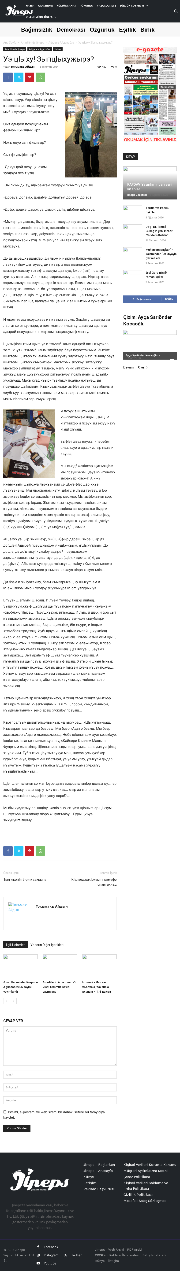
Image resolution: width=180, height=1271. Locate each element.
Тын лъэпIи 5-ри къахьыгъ (24, 879)
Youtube (50, 1263)
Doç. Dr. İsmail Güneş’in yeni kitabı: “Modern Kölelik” (159, 231)
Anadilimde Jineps (32, 42)
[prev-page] (6, 1001)
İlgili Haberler (15, 945)
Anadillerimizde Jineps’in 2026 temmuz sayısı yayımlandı (60, 986)
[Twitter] (18, 77)
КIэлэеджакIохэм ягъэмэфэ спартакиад (94, 882)
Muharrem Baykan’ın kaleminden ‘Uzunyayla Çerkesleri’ (161, 254)
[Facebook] (8, 77)
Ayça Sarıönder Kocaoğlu (142, 355)
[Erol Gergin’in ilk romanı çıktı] (132, 277)
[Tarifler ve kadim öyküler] (132, 213)
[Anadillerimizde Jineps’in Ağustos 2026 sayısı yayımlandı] (20, 966)
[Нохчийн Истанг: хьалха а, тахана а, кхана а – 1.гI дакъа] (99, 966)
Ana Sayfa (9, 42)
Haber (57, 49)
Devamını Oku (133, 367)
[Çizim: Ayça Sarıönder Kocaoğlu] (150, 345)
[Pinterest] (29, 77)
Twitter (76, 1255)
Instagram (51, 1255)
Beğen (169, 299)
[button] (176, 11)
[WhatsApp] (40, 77)
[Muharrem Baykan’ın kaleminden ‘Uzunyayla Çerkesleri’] (132, 254)
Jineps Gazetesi (137, 194)
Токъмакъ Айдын (22, 66)
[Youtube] (38, 1263)
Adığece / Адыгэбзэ (61, 42)
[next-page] (14, 1001)
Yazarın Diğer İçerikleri (47, 945)
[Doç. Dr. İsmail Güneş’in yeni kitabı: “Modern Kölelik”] (132, 231)
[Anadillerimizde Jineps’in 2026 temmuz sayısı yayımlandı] (60, 966)
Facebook (51, 1247)
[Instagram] (38, 1255)
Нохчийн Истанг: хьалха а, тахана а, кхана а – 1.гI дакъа (96, 986)
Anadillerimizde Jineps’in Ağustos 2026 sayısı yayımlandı (20, 986)
